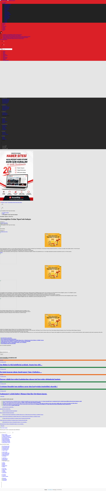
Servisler (3, 3)
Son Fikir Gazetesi (5, 212)
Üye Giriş (4, 132)
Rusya (4, 52)
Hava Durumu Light (5, 99)
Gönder (1, 354)
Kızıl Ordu (5, 58)
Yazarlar (3, 28)
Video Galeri (4, 126)
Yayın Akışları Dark (5, 107)
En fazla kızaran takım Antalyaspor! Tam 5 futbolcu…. (12, 35)
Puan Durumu (6, 17)
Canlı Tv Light (4, 103)
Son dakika (3, 39)
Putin (4, 53)
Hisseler (5, 20)
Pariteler (5, 22)
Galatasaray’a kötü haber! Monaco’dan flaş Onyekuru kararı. (13, 38)
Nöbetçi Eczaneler (7, 14)
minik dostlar (5, 55)
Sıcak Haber (4, 129)
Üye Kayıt (4, 133)
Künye (3, 30)
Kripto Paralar (6, 18)
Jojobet (1, 252)
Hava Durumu (6, 6)
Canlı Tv (6, 10)
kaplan (4, 59)
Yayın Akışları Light (5, 106)
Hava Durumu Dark (5, 100)
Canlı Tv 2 (6, 11)
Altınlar (5, 21)
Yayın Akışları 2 (7, 13)
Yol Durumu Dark (5, 102)
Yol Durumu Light (5, 101)
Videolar (3, 27)
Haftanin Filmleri (7, 5)
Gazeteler (4, 29)
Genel (6, 202)
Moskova (4, 54)
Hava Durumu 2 (7, 7)
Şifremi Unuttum (5, 134)
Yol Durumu (6, 8)
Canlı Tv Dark (4, 105)
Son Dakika (4, 2)
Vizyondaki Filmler (7, 4)
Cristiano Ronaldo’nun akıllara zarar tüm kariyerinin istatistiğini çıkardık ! (15, 37)
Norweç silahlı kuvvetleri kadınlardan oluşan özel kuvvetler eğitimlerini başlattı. (16, 36)
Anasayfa (2, 202)
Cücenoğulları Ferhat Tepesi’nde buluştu (15, 202)
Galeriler (3, 146)
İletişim (3, 137)
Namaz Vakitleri (7, 16)
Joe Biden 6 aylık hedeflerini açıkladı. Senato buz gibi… (12, 34)
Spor (3, 25)
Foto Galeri (4, 26)
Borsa (4, 434)
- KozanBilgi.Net (50, 489)
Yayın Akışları (6, 12)
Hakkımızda (4, 139)
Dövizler (5, 19)
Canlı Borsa (6, 15)
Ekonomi (3, 24)
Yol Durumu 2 (6, 9)
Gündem (3, 23)
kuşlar (4, 56)
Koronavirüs (5, 57)
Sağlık (4, 51)
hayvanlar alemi (6, 60)
